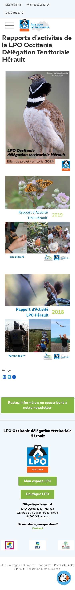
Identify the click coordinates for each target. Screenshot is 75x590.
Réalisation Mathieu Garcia (43, 568)
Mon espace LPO (38, 5)
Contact (37, 528)
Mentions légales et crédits (17, 565)
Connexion (43, 565)
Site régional (13, 5)
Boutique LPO (14, 13)
